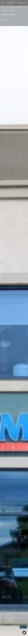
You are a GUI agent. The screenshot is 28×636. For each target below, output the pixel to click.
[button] (24, 632)
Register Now (23, 627)
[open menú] (3, 3)
